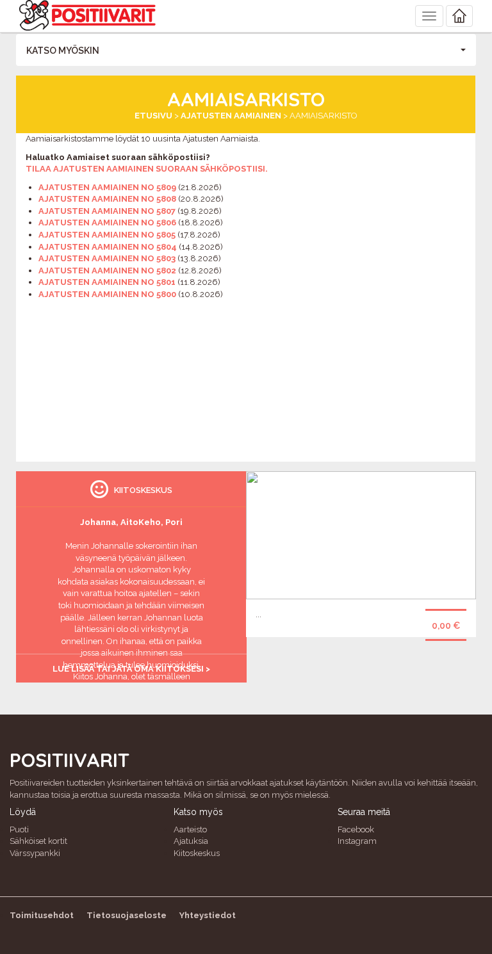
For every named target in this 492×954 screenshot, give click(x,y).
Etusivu (153, 115)
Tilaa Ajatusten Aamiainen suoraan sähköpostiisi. (147, 169)
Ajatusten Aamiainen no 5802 (107, 270)
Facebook (356, 829)
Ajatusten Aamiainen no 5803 (107, 258)
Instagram (357, 841)
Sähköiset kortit (38, 841)
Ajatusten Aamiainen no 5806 (107, 222)
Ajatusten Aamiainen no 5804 (107, 247)
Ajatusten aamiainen (231, 115)
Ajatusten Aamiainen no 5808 (107, 199)
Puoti (19, 829)
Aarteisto (190, 829)
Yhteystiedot (207, 915)
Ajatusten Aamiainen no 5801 (107, 282)
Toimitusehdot (42, 915)
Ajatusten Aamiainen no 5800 (107, 294)
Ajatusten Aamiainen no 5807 (107, 211)
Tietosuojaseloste (126, 915)
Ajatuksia (191, 841)
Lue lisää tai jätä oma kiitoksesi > (131, 669)
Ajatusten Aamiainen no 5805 (107, 234)
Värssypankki (35, 853)
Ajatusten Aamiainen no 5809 (107, 187)
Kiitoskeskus (197, 853)
